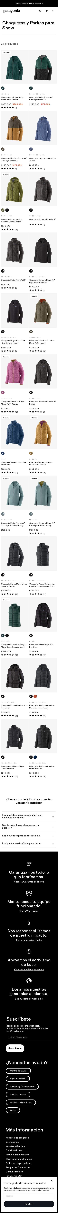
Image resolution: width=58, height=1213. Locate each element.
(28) (44, 351)
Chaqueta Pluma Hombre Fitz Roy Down (14, 706)
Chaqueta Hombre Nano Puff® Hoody (42, 402)
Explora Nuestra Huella (29, 940)
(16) (16, 229)
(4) (44, 168)
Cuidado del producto (21, 1102)
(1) (44, 533)
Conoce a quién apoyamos (29, 969)
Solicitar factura (18, 1094)
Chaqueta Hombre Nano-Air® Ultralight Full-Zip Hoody (42, 524)
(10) (16, 655)
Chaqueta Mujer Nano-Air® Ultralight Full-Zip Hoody (13, 524)
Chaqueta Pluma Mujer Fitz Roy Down (41, 646)
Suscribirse (29, 1204)
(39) (16, 716)
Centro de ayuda (18, 1071)
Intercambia (12, 1141)
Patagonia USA (14, 1175)
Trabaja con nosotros (17, 1154)
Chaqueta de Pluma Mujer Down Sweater (12, 767)
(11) (16, 776)
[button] (40, 11)
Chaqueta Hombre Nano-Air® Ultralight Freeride (14, 159)
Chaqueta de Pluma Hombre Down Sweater (41, 767)
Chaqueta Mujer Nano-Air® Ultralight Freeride (41, 98)
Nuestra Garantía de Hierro (29, 881)
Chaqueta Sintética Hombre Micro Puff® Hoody (41, 342)
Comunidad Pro (14, 1171)
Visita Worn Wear (29, 911)
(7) (15, 351)
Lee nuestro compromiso (29, 998)
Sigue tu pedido (17, 1078)
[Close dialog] (51, 1180)
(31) (44, 594)
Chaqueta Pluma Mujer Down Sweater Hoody (14, 585)
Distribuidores (14, 1150)
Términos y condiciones (19, 1159)
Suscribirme (15, 1048)
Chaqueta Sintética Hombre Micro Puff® (13, 463)
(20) (16, 594)
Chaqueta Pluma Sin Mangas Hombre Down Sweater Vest (42, 585)
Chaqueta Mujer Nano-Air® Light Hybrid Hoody (13, 342)
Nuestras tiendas (15, 1146)
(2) (44, 224)
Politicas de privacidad (18, 1163)
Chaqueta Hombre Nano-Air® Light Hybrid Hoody (42, 281)
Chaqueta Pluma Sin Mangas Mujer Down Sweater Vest (14, 646)
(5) (15, 169)
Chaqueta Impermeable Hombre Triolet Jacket (11, 220)
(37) (16, 472)
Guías (13, 1110)
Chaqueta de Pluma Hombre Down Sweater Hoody (41, 706)
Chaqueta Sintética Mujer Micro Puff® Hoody (40, 463)
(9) (44, 290)
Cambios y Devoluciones (22, 1086)
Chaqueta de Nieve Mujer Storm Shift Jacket (12, 98)
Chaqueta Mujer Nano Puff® (13, 280)
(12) (16, 412)
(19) (44, 472)
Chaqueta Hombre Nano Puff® (42, 219)
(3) (15, 108)
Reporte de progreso (17, 1137)
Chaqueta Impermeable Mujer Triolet (42, 159)
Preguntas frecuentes (18, 1167)
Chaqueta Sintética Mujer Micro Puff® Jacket (12, 402)
